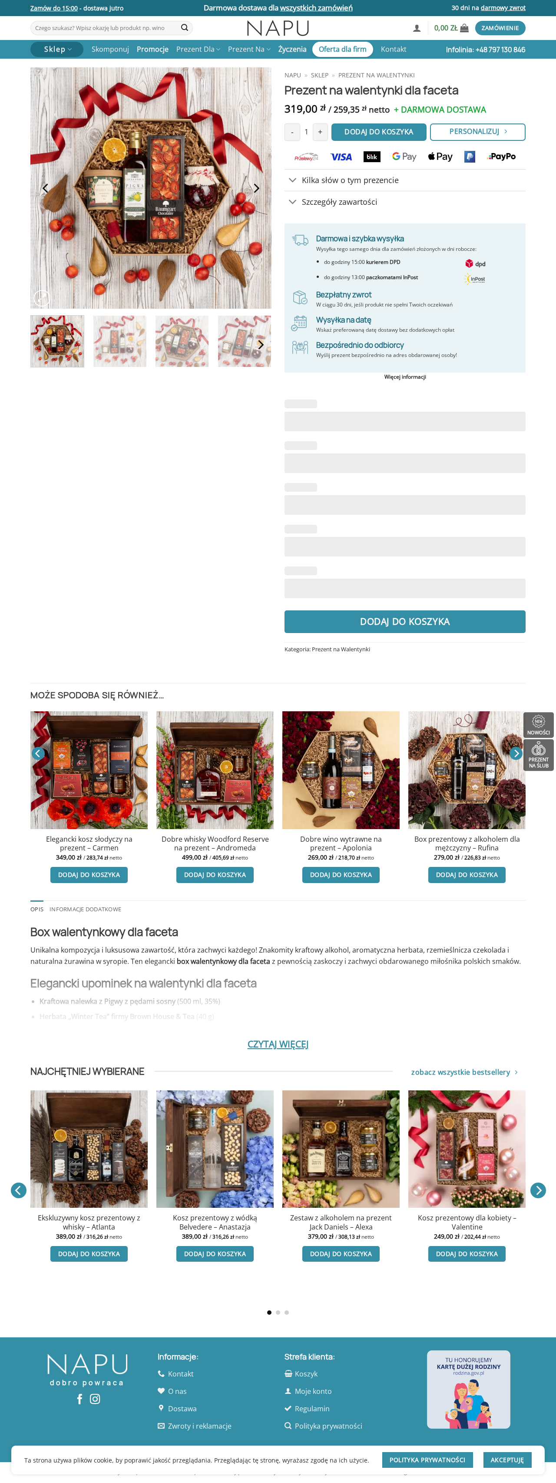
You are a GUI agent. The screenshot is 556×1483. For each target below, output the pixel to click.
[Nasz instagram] (95, 1400)
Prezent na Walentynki (376, 75)
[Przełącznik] (293, 181)
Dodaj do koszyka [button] (89, 874)
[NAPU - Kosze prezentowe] (278, 28)
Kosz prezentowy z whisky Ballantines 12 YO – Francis (208, 1259)
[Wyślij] (184, 28)
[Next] (256, 188)
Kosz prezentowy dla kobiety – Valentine (82, 1222)
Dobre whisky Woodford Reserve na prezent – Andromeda (215, 844)
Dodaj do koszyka (405, 621)
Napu (293, 75)
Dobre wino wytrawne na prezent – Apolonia (341, 844)
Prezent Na (246, 49)
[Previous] (46, 188)
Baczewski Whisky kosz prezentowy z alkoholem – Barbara (460, 1226)
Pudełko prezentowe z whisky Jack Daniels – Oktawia (335, 1222)
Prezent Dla (195, 49)
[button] (417, 27)
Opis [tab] (36, 909)
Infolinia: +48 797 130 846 (486, 49)
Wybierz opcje (209, 1290)
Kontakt (394, 49)
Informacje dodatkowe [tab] (85, 909)
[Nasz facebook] (80, 1400)
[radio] (192, 1229)
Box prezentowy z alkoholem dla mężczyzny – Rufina (467, 844)
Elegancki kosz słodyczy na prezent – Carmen (89, 844)
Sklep (319, 75)
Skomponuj (110, 49)
